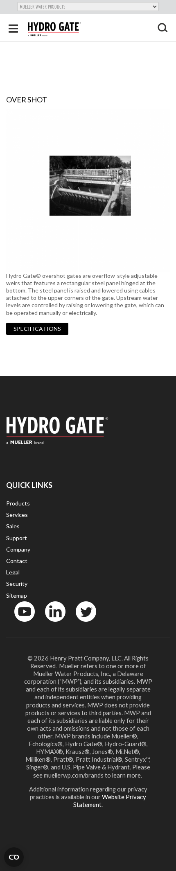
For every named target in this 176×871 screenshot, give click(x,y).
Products (18, 503)
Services (17, 514)
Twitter (81, 623)
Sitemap (16, 595)
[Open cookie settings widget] (14, 857)
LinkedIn (51, 623)
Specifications (37, 328)
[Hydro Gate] (54, 29)
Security (16, 583)
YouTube (20, 623)
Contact (16, 560)
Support (16, 537)
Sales (13, 526)
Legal (13, 572)
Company (18, 549)
